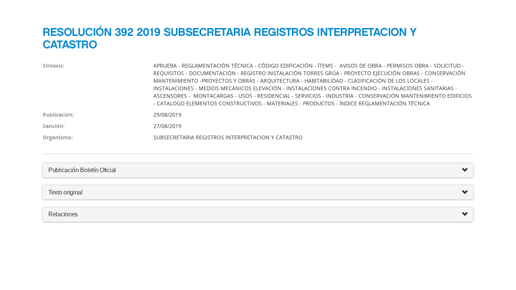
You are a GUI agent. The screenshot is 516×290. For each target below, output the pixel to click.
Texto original (65, 192)
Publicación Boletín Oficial (82, 170)
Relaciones (63, 214)
